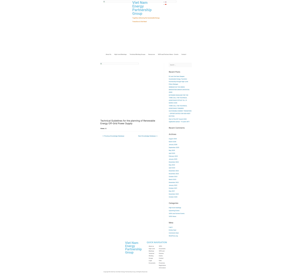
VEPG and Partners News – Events (168, 54)
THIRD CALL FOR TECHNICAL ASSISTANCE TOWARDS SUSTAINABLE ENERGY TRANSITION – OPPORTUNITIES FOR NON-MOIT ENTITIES (180, 111)
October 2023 (173, 176)
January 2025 (173, 159)
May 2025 (172, 150)
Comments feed (174, 233)
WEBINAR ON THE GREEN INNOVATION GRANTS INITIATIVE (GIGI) (179, 89)
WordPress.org (173, 236)
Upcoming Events (174, 210)
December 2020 (174, 194)
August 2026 (173, 139)
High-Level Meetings (120, 54)
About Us (108, 54)
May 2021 (172, 191)
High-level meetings (175, 207)
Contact (183, 54)
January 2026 (173, 144)
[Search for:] (180, 65)
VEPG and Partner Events (176, 213)
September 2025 (174, 147)
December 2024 (174, 162)
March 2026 (172, 141)
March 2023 (172, 179)
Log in (171, 227)
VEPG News (172, 216)
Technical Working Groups (137, 54)
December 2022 (174, 182)
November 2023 (174, 173)
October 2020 (173, 197)
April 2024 (172, 168)
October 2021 (173, 188)
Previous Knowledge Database (113, 136)
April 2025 (172, 153)
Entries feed (172, 230)
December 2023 (174, 171)
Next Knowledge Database (147, 136)
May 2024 (172, 165)
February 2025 (173, 156)
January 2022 (173, 185)
